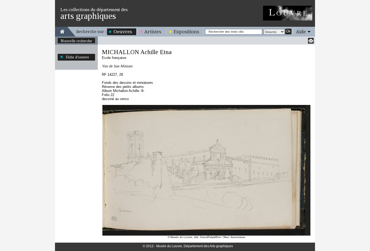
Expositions (186, 31)
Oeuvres (122, 31)
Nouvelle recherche (76, 41)
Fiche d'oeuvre (77, 57)
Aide (301, 31)
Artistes (152, 31)
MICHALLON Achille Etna (137, 52)
